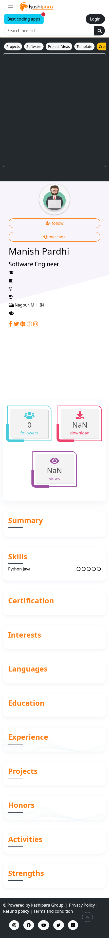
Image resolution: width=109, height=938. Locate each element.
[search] (99, 30)
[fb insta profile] (28, 925)
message (56, 237)
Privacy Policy (82, 905)
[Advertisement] (54, 110)
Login (95, 19)
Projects (13, 46)
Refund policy (16, 911)
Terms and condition (53, 911)
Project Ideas (59, 46)
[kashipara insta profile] (14, 925)
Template (84, 46)
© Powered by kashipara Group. (34, 905)
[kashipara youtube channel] (43, 925)
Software (33, 46)
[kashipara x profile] (58, 925)
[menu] (10, 7)
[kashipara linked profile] (73, 925)
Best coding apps (25, 18)
